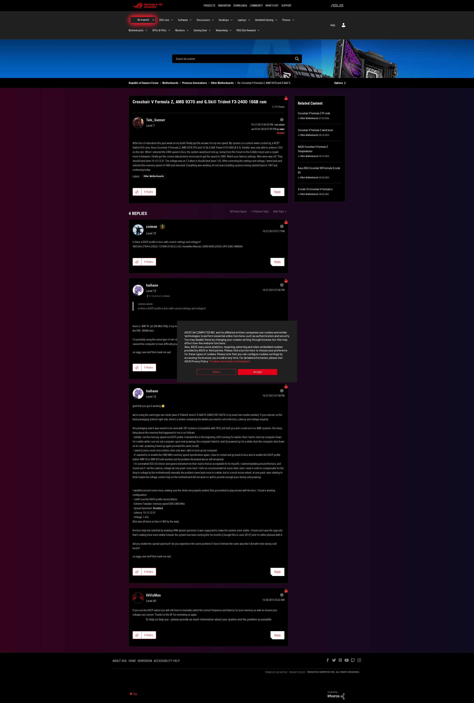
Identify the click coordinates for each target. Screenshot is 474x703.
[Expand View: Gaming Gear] (210, 30)
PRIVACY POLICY (297, 672)
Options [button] (338, 82)
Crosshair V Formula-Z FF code (314, 113)
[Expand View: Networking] (230, 30)
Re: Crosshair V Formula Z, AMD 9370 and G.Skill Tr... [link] (265, 82)
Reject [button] (216, 371)
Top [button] (135, 693)
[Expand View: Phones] (293, 20)
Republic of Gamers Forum (143, 82)
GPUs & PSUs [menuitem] (159, 30)
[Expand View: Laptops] (249, 20)
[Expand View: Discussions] (213, 20)
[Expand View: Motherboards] (146, 30)
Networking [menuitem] (222, 30)
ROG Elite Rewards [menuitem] (246, 30)
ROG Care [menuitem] (164, 20)
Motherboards (170, 82)
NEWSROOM (145, 661)
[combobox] (237, 58)
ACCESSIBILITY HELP (167, 661)
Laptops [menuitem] (242, 20)
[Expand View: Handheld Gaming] (276, 20)
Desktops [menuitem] (224, 20)
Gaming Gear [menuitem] (200, 30)
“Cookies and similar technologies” (229, 361)
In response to (159, 296)
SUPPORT (286, 5)
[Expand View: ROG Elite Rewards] (259, 30)
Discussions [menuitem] (203, 20)
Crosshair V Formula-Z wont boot (315, 130)
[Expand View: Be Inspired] (153, 20)
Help (333, 25)
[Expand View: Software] (191, 20)
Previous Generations (194, 82)
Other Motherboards (222, 82)
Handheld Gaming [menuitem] (264, 20)
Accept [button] (257, 371)
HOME (132, 661)
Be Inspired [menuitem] (143, 19)
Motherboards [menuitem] (136, 30)
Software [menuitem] (183, 20)
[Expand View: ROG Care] (172, 20)
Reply (277, 192)
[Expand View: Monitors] (187, 30)
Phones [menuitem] (286, 20)
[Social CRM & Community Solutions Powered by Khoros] (336, 695)
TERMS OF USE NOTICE (276, 672)
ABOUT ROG (120, 661)
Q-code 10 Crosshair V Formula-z (315, 189)
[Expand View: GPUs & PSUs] (169, 30)
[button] (137, 192)
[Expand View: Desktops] (231, 20)
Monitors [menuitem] (180, 30)
